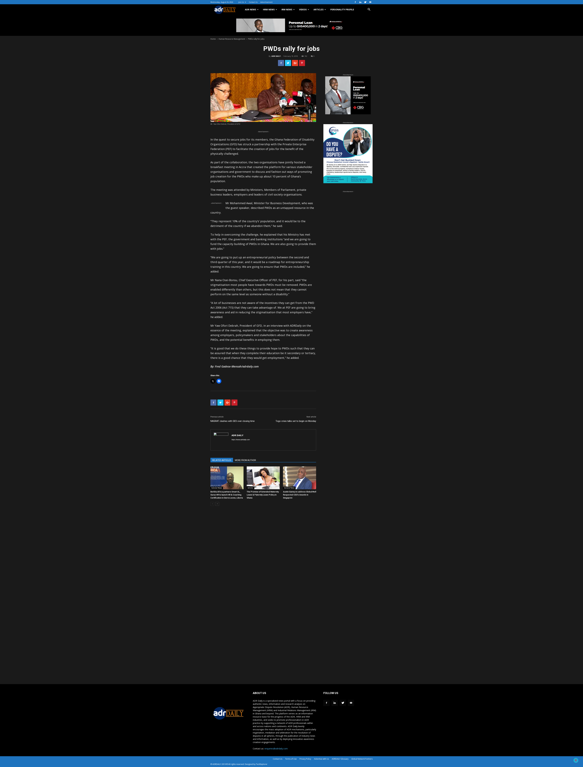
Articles (250, 488)
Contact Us (253, 2)
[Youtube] (370, 2)
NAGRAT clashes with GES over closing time (232, 421)
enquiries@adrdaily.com (276, 748)
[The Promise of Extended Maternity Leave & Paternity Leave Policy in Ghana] (263, 477)
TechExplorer (261, 764)
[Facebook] (355, 2)
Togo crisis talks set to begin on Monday (296, 421)
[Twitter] (365, 2)
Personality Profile (342, 9)
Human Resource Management (232, 39)
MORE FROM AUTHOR (245, 460)
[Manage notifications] (575, 760)
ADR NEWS (250, 9)
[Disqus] (263, 554)
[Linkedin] (360, 2)
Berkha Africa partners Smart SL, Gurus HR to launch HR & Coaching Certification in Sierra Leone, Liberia (226, 495)
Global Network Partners (362, 759)
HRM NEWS (269, 9)
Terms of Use (291, 759)
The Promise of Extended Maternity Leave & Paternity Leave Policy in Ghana (263, 495)
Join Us (241, 2)
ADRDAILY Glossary (340, 759)
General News (216, 488)
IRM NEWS (286, 9)
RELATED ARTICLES (221, 460)
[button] (369, 9)
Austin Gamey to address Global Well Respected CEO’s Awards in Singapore (299, 495)
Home (213, 39)
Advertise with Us (321, 759)
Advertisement (266, 2)
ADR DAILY (276, 56)
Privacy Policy (305, 759)
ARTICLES (319, 9)
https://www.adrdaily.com (241, 439)
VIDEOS (303, 9)
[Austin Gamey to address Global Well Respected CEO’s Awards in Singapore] (299, 477)
